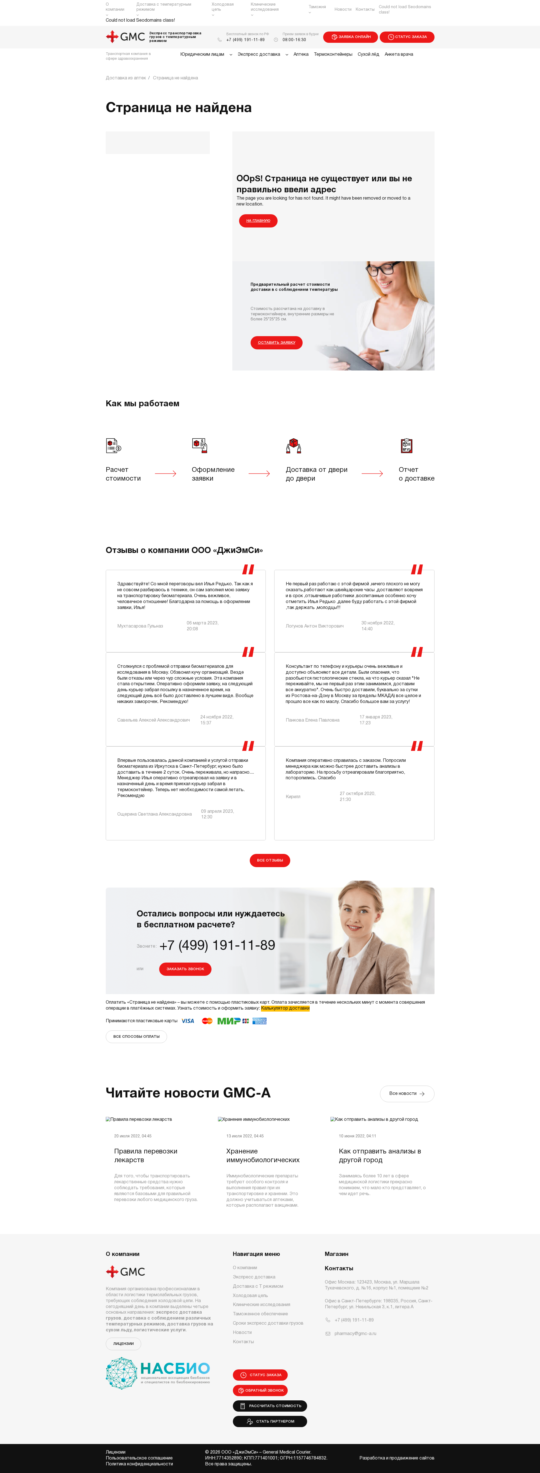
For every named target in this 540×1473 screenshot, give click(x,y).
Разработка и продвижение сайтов (397, 1458)
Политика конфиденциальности (139, 1464)
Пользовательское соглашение (139, 1458)
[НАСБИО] (158, 1370)
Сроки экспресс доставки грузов (268, 1323)
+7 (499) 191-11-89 (245, 40)
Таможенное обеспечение (260, 1314)
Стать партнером (274, 1421)
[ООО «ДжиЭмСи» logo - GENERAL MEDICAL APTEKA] (125, 37)
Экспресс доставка (259, 55)
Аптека (301, 55)
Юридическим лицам (202, 55)
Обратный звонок (264, 1390)
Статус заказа (411, 37)
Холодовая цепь (223, 7)
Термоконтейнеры (333, 55)
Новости (343, 10)
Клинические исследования (265, 7)
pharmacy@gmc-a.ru (355, 1334)
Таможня (317, 7)
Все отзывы (270, 860)
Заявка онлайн (355, 37)
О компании (115, 7)
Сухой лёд (368, 55)
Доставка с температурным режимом (163, 7)
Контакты (365, 10)
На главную (258, 220)
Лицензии (123, 1343)
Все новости (404, 1094)
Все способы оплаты (136, 1036)
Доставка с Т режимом (258, 1287)
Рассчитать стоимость (274, 1406)
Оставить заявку (276, 342)
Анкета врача (399, 55)
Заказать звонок (185, 969)
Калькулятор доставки (285, 1008)
